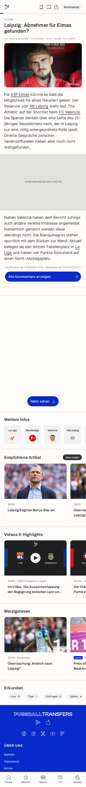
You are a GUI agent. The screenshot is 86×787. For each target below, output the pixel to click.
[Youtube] (52, 733)
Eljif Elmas (20, 94)
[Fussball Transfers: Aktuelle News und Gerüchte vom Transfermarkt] (43, 714)
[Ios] (48, 722)
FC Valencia (69, 112)
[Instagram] (33, 733)
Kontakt (9, 754)
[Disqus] (43, 353)
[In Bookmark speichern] (48, 7)
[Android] (38, 722)
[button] (71, 7)
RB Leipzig (39, 106)
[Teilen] (56, 7)
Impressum (11, 761)
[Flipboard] (62, 733)
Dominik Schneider (19, 38)
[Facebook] (24, 733)
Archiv (8, 768)
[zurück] (6, 7)
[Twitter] (43, 733)
